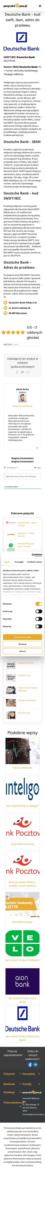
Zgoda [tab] (7, 562)
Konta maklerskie (22, 767)
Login (38, 467)
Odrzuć (22, 651)
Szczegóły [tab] (19, 562)
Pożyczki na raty (24, 675)
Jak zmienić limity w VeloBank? (22, 960)
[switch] (38, 611)
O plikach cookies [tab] (34, 562)
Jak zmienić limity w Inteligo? (22, 805)
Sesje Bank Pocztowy (22, 844)
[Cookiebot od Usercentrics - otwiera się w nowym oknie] (32, 555)
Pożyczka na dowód (26, 663)
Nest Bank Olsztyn (22, 922)
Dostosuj (22, 644)
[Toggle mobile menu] (40, 6)
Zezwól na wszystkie (22, 637)
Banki (16, 344)
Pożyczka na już (24, 713)
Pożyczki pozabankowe (27, 700)
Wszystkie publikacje (22, 406)
